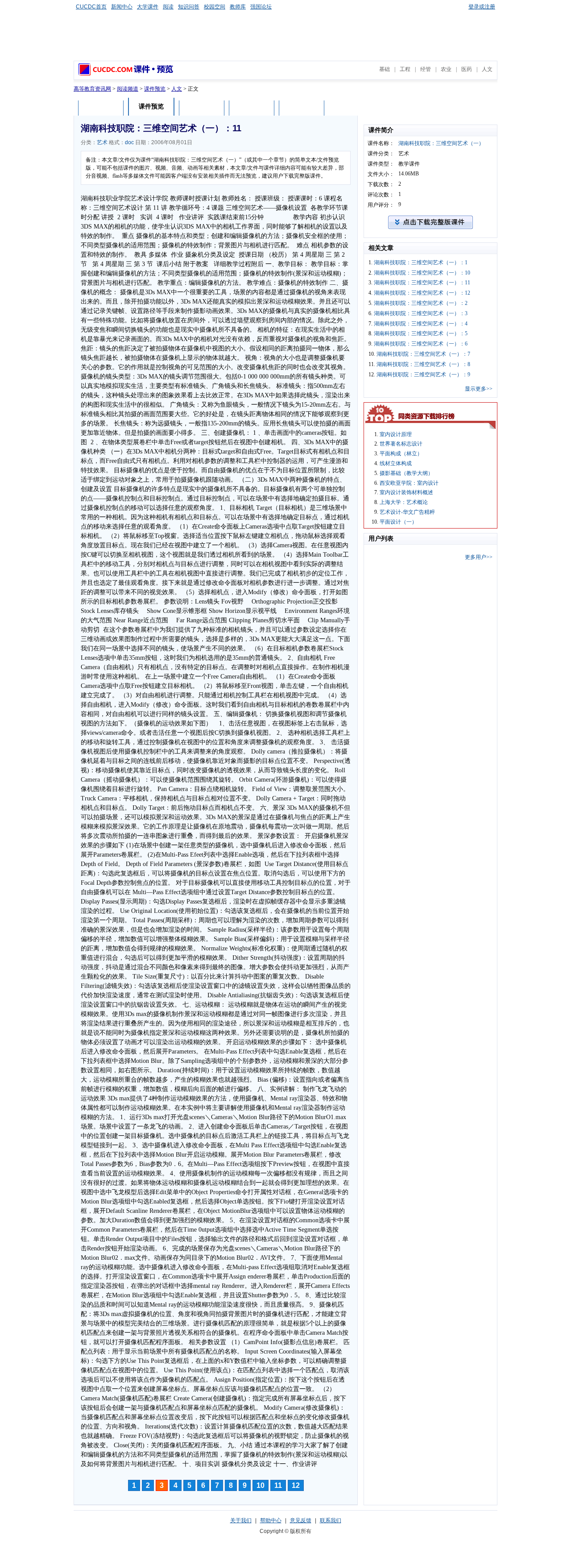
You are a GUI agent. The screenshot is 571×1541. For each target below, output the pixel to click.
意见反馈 (300, 1520)
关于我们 (241, 1520)
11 (278, 1485)
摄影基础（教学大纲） (406, 473)
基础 (384, 69)
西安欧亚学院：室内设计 (409, 483)
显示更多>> (478, 389)
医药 (466, 69)
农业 (446, 69)
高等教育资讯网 (92, 89)
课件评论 (201, 107)
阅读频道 (127, 89)
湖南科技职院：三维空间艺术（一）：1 (421, 262)
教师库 (238, 7)
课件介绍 (100, 107)
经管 (425, 69)
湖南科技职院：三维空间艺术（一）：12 (422, 293)
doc (129, 142)
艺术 (102, 142)
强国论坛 (261, 7)
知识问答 (188, 7)
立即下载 (301, 107)
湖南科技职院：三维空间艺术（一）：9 (423, 374)
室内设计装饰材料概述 (406, 492)
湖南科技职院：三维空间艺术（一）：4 (421, 324)
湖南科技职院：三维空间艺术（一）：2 (421, 303)
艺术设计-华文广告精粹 (407, 512)
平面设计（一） (398, 522)
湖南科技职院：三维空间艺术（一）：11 (422, 282)
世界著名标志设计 (401, 444)
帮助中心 (270, 1520)
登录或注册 (481, 7)
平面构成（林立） (401, 453)
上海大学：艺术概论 (404, 502)
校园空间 (214, 7)
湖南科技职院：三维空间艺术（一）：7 (423, 354)
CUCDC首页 (91, 7)
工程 (405, 69)
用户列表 (251, 107)
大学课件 (147, 7)
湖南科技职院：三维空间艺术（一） (441, 143)
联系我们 (330, 1520)
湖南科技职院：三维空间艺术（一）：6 (421, 344)
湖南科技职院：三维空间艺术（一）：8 (423, 364)
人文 (487, 69)
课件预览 (155, 89)
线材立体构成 (396, 463)
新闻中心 (121, 7)
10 (261, 1485)
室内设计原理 (396, 434)
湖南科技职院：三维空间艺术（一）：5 (421, 333)
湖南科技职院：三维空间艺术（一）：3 (421, 313)
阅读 (168, 7)
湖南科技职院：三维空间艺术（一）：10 (422, 273)
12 (296, 1485)
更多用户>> (478, 557)
